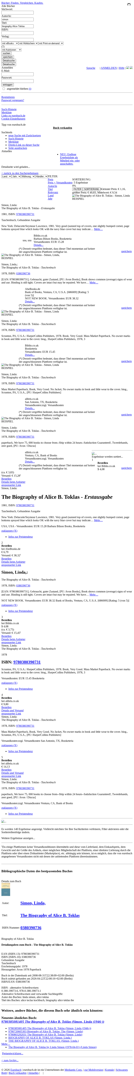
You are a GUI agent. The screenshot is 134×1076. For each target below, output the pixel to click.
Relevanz (53, 192)
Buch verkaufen (62, 127)
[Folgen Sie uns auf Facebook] (127, 67)
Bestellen (6, 478)
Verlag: (5, 36)
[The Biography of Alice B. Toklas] (5, 895)
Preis (50, 179)
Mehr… (98, 229)
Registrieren (8, 97)
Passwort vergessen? (12, 100)
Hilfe (121, 67)
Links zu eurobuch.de (13, 115)
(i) (30, 88)
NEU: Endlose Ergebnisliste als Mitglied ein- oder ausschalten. (70, 159)
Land (51, 195)
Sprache (90, 67)
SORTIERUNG (91, 189)
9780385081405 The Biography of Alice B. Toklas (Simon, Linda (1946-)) (52, 1021)
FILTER (77, 189)
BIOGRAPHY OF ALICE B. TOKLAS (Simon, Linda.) (40, 1037)
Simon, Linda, (33, 903)
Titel (50, 189)
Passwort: (6, 77)
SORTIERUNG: (81, 179)
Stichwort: (7, 9)
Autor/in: (6, 15)
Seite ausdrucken (17, 148)
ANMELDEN (109, 67)
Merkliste (6, 112)
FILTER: (53, 176)
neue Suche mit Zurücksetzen (24, 135)
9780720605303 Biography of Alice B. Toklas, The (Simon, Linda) (45, 1031)
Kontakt (109, 1069)
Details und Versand (12, 710)
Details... (38, 245)
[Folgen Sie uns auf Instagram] (131, 67)
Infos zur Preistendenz (20, 536)
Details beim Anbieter (13, 481)
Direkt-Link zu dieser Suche (23, 144)
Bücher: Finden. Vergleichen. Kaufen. (22, 2)
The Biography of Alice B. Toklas (50, 915)
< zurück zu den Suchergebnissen (19, 173)
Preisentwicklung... (12, 1053)
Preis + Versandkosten (60, 182)
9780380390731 (25, 214)
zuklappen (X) (9, 530)
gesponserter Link (11, 485)
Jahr (50, 198)
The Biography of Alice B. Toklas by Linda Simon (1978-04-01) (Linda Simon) (52, 1047)
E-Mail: (5, 70)
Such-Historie (9, 109)
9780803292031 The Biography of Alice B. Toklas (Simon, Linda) (45, 1034)
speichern (126, 251)
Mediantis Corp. (73, 1069)
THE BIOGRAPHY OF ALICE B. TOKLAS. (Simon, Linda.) (43, 1040)
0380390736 (23, 273)
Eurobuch (15, 1069)
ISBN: (5, 29)
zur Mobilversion (93, 1069)
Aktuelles (33, 1072)
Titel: (4, 22)
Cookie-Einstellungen (13, 118)
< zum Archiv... (9, 1060)
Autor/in (52, 186)
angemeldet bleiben (18, 88)
